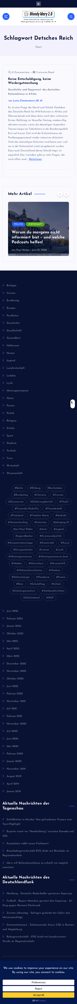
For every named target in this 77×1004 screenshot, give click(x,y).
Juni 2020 (12, 738)
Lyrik (10, 383)
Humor (11, 353)
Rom (20, 584)
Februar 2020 (15, 753)
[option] (38, 229)
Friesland (17, 515)
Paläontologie (21, 577)
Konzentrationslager (21, 543)
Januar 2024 (14, 626)
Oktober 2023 (15, 633)
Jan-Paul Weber (20, 250)
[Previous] (60, 194)
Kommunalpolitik (51, 536)
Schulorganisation (24, 591)
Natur (10, 398)
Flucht (65, 501)
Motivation (36, 563)
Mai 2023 (12, 641)
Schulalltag (38, 584)
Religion (11, 420)
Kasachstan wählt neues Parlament (28, 843)
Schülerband (32, 597)
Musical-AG (58, 563)
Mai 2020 (12, 746)
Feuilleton (12, 315)
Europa (11, 308)
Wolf (51, 597)
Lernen (45, 549)
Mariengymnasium (17, 390)
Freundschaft (54, 508)
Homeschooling (19, 522)
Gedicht (61, 515)
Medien (17, 563)
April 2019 (13, 784)
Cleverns (41, 495)
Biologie (11, 285)
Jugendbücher (25, 536)
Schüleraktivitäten (54, 591)
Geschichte (13, 323)
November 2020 (16, 723)
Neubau (55, 570)
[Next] (66, 194)
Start (38, 47)
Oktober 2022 (15, 678)
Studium (11, 443)
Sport (10, 435)
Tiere (10, 458)
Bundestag (21, 495)
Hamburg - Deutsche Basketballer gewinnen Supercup (39, 893)
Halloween (13, 345)
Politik (18, 224)
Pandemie (43, 577)
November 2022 (16, 671)
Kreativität (48, 543)
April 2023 (13, 648)
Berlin (19, 488)
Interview (41, 522)
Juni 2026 (12, 611)
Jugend (11, 360)
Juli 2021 (12, 708)
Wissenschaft (14, 473)
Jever (44, 529)
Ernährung (13, 300)
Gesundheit (13, 338)
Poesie (11, 405)
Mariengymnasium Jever (54, 556)
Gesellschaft (14, 330)
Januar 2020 (14, 761)
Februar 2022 (15, 693)
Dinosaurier (17, 501)
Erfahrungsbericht (42, 501)
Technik (11, 450)
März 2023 (13, 656)
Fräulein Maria (40, 515)
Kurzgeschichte (24, 549)
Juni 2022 (12, 686)
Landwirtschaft (16, 368)
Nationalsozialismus (30, 570)
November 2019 (16, 769)
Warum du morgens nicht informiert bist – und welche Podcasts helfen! (38, 237)
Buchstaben (55, 488)
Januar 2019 (14, 791)
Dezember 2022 (16, 663)
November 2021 (16, 701)
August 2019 (14, 776)
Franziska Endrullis (27, 508)
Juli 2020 (12, 731)
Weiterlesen (35, 159)
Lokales (11, 375)
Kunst (65, 543)
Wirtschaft (35, 224)
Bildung (36, 488)
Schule (11, 428)
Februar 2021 (14, 716)
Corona (11, 293)
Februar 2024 (15, 618)
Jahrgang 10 (62, 522)
